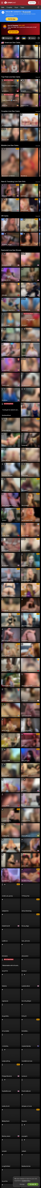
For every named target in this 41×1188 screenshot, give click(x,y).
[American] (17, 38)
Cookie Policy (26, 1180)
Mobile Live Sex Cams (10, 145)
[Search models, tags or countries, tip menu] (38, 7)
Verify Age (11, 19)
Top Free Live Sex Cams (10, 77)
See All (38, 43)
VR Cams (4, 216)
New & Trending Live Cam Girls (13, 182)
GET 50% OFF (13, 32)
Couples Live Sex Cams (10, 111)
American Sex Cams (12, 43)
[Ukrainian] (24, 38)
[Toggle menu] (2, 2)
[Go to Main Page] (12, 3)
